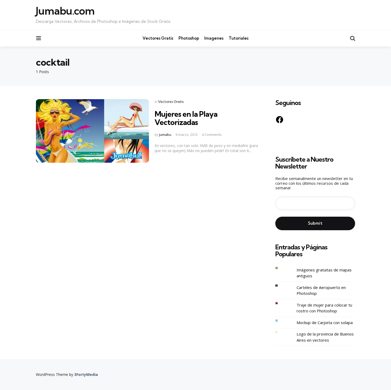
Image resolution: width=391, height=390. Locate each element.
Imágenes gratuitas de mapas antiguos (324, 273)
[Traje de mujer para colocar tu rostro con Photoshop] (280, 303)
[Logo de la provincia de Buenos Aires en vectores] (280, 332)
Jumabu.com (65, 10)
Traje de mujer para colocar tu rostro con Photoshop (324, 308)
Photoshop (188, 38)
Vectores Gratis (158, 38)
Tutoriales (238, 38)
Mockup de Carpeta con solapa (325, 322)
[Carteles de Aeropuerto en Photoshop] (280, 286)
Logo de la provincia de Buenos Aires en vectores (325, 337)
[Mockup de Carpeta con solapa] (280, 321)
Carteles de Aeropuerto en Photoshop (321, 290)
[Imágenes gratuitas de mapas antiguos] (280, 268)
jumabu (165, 134)
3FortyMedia (86, 374)
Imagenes (213, 38)
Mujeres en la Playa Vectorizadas (186, 118)
